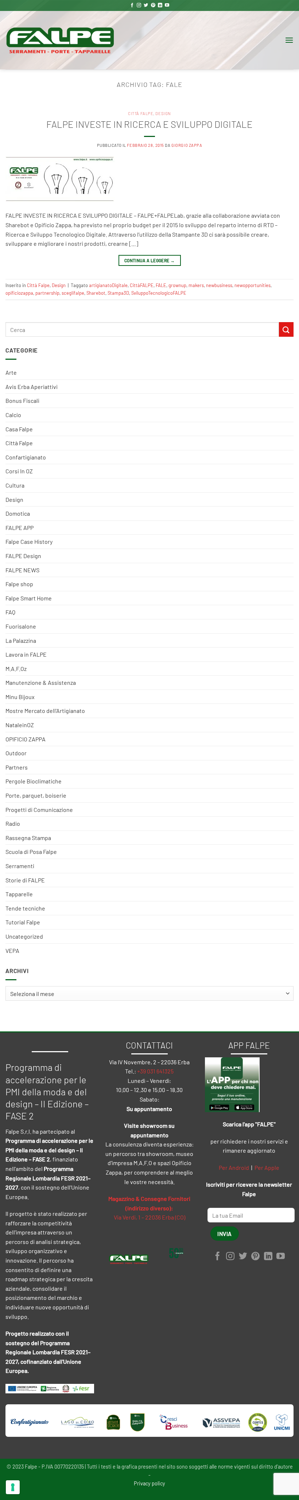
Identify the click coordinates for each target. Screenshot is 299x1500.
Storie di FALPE (25, 880)
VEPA (12, 950)
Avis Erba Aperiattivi (31, 386)
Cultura (14, 485)
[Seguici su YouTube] (167, 5)
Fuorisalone (20, 626)
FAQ (10, 611)
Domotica (17, 513)
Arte (11, 372)
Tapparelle (19, 893)
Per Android (234, 1167)
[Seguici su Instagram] (139, 5)
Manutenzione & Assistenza (40, 682)
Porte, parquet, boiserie (35, 795)
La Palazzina (20, 640)
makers (196, 285)
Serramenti (19, 865)
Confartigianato (25, 457)
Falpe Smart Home (28, 598)
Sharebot (95, 293)
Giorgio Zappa (186, 145)
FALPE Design (23, 555)
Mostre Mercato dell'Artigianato (45, 710)
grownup (177, 285)
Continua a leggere (149, 260)
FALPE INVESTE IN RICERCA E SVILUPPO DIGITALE (149, 124)
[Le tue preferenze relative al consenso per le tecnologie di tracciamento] (13, 1487)
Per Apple (267, 1167)
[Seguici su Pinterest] (153, 5)
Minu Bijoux (20, 696)
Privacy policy (149, 1483)
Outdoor (16, 752)
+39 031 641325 (155, 1071)
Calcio (13, 414)
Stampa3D (118, 293)
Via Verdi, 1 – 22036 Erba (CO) (149, 1217)
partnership (47, 293)
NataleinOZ (19, 724)
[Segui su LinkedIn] (160, 5)
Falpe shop (19, 583)
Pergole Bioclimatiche (33, 781)
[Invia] (286, 329)
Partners (16, 767)
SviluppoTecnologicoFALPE (158, 293)
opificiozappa (19, 293)
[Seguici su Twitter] (146, 5)
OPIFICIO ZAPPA (25, 739)
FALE (161, 285)
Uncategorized (24, 936)
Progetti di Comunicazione (39, 809)
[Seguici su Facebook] (132, 5)
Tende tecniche (25, 908)
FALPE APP (19, 527)
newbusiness (219, 285)
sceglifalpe (73, 293)
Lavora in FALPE (26, 654)
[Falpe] (60, 40)
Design (14, 499)
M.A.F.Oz (16, 668)
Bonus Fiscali (22, 400)
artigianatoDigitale (108, 285)
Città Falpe (19, 442)
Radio (12, 823)
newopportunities (252, 285)
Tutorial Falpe (22, 922)
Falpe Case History (29, 541)
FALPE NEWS (22, 569)
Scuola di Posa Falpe (31, 851)
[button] (289, 40)
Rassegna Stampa (28, 837)
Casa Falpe (19, 428)
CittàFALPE (142, 285)
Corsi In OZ (19, 470)
